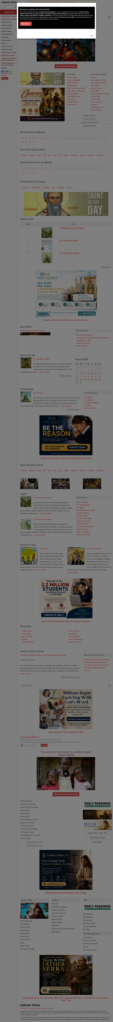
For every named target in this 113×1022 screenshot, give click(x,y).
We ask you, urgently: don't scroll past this (34, 9)
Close (92, 36)
